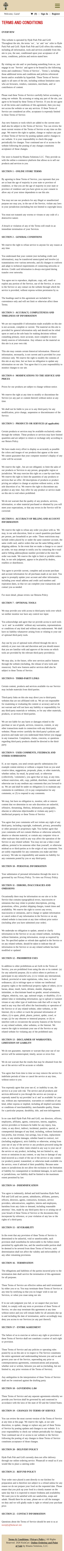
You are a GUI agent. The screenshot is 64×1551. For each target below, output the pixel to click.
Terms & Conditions (18, 1539)
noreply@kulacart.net (12, 1525)
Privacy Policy (37, 1539)
